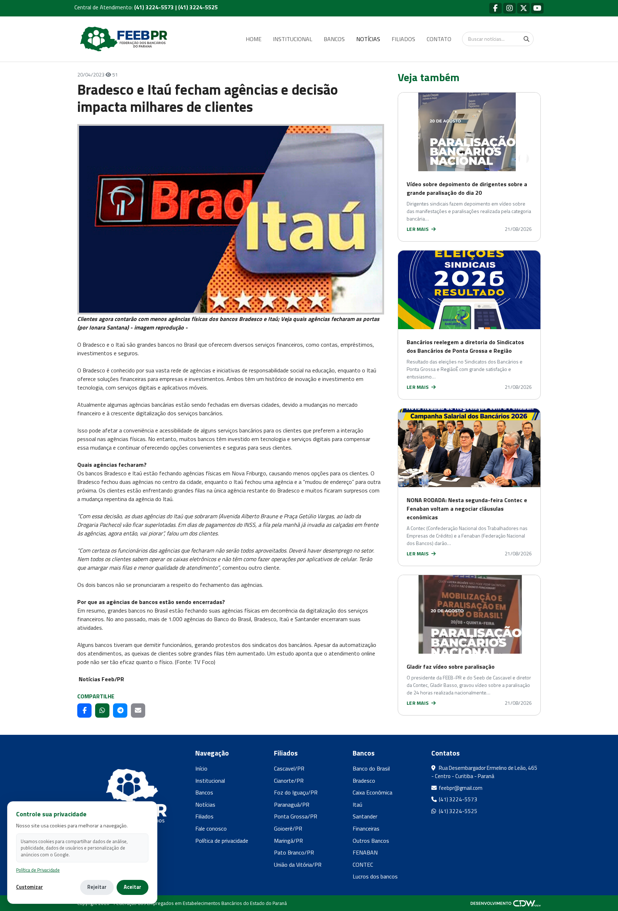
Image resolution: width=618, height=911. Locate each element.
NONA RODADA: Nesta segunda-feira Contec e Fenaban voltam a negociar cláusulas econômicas (467, 508)
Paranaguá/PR (291, 804)
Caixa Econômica (372, 792)
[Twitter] (523, 8)
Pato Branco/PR (294, 852)
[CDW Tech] (506, 903)
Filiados (204, 816)
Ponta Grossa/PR (295, 816)
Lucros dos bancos (375, 876)
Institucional (210, 780)
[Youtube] (537, 8)
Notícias (205, 804)
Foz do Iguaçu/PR (296, 792)
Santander (365, 816)
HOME (253, 39)
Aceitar (132, 887)
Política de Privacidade (38, 870)
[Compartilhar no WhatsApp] (102, 710)
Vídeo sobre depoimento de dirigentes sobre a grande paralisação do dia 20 (467, 188)
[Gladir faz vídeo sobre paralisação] (469, 614)
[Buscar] (526, 39)
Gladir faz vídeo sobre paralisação (451, 666)
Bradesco (364, 780)
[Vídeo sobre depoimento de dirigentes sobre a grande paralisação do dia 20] (469, 132)
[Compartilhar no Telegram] (120, 710)
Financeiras (366, 828)
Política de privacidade (221, 840)
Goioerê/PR (288, 828)
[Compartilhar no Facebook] (84, 710)
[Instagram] (509, 8)
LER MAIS (418, 229)
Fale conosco (211, 828)
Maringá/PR (288, 840)
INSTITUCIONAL (292, 39)
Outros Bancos (371, 840)
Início (201, 768)
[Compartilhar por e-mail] (138, 710)
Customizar (29, 887)
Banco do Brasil (371, 768)
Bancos (204, 792)
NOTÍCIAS (368, 39)
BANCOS (334, 39)
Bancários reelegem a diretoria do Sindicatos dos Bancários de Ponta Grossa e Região (465, 346)
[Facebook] (495, 8)
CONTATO (439, 39)
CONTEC (363, 864)
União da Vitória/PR (298, 864)
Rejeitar (97, 887)
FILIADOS (403, 39)
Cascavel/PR (289, 768)
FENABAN (365, 852)
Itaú (357, 804)
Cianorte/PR (289, 780)
